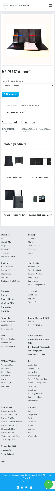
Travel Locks (33, 281)
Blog (3, 461)
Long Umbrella (7, 329)
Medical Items (7, 299)
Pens (3, 335)
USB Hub (5, 386)
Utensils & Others (8, 256)
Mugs (3, 246)
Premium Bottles (7, 249)
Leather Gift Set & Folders (11, 422)
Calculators (32, 238)
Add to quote (10, 94)
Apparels (32, 407)
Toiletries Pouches (35, 274)
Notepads (4, 277)
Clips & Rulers (7, 267)
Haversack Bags (34, 376)
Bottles (4, 238)
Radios (30, 253)
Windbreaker (33, 436)
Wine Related (7, 454)
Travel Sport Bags (35, 397)
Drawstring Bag (34, 368)
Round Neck (32, 422)
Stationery (6, 263)
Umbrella (5, 318)
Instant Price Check (12, 80)
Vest (29, 432)
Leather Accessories (8, 411)
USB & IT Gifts (8, 361)
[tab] (27, 112)
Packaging (6, 307)
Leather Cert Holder (9, 418)
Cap (29, 411)
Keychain (31, 298)
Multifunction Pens (8, 339)
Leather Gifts (22, 106)
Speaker (4, 379)
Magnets (5, 295)
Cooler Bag (32, 365)
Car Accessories (35, 335)
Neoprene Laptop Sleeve (37, 383)
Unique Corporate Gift (38, 318)
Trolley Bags (33, 401)
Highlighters (6, 274)
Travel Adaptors (34, 277)
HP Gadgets (5, 368)
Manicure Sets (33, 267)
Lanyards (5, 291)
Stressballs (6, 450)
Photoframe (32, 249)
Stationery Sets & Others (10, 281)
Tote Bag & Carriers (35, 394)
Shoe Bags (32, 390)
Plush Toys (6, 311)
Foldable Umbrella (8, 322)
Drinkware (6, 235)
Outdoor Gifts (7, 303)
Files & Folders (7, 270)
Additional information (15, 112)
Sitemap (26, 481)
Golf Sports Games (36, 354)
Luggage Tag (33, 302)
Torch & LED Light (35, 325)
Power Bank (6, 372)
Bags (30, 361)
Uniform (31, 429)
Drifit (30, 418)
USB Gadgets (6, 383)
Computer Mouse (7, 365)
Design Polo (32, 415)
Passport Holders (7, 432)
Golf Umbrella (6, 325)
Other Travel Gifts (35, 270)
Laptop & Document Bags (38, 379)
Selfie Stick (5, 376)
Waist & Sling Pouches (36, 285)
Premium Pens (6, 343)
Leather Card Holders (9, 415)
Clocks (30, 242)
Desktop (32, 235)
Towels (30, 425)
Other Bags (32, 386)
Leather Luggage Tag (9, 425)
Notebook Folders (33, 106)
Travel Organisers (8, 440)
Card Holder (32, 295)
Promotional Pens (8, 346)
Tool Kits (31, 322)
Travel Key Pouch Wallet (10, 436)
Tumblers (5, 253)
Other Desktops (34, 246)
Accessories (33, 291)
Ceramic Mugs (6, 242)
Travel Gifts (33, 263)
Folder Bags (32, 372)
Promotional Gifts (9, 446)
